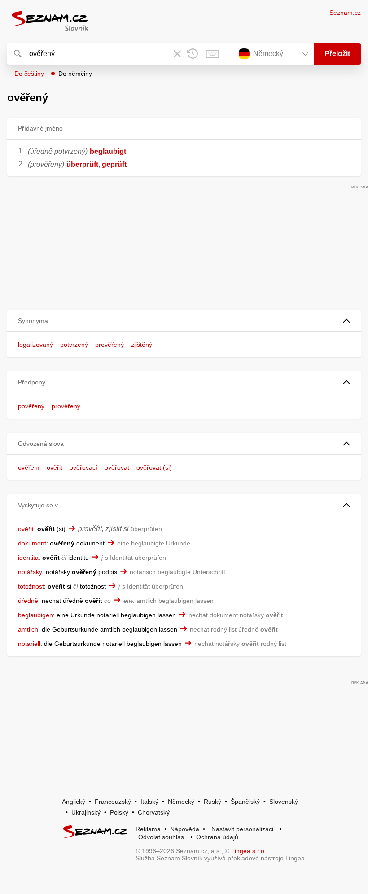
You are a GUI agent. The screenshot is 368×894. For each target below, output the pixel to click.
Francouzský (113, 801)
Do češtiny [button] (29, 73)
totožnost (31, 586)
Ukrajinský (86, 812)
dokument (32, 543)
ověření (28, 467)
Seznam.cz (345, 12)
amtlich (28, 629)
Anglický (73, 801)
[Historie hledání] (192, 54)
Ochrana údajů (217, 837)
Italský (149, 801)
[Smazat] (177, 54)
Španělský (245, 801)
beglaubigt (108, 151)
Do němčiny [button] (75, 73)
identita (28, 557)
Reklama (148, 829)
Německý (181, 801)
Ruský (212, 801)
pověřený (31, 406)
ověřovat (117, 467)
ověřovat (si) (154, 467)
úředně (28, 600)
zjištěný (141, 344)
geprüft (114, 164)
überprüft (82, 164)
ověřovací (83, 467)
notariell (29, 643)
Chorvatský (154, 812)
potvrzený (74, 344)
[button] (184, 321)
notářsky (30, 572)
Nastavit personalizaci (242, 829)
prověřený (109, 344)
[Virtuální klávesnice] (212, 54)
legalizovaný (35, 344)
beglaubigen (35, 615)
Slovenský (283, 801)
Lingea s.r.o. (248, 851)
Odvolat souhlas (161, 837)
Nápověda (184, 829)
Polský (119, 812)
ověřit (54, 467)
